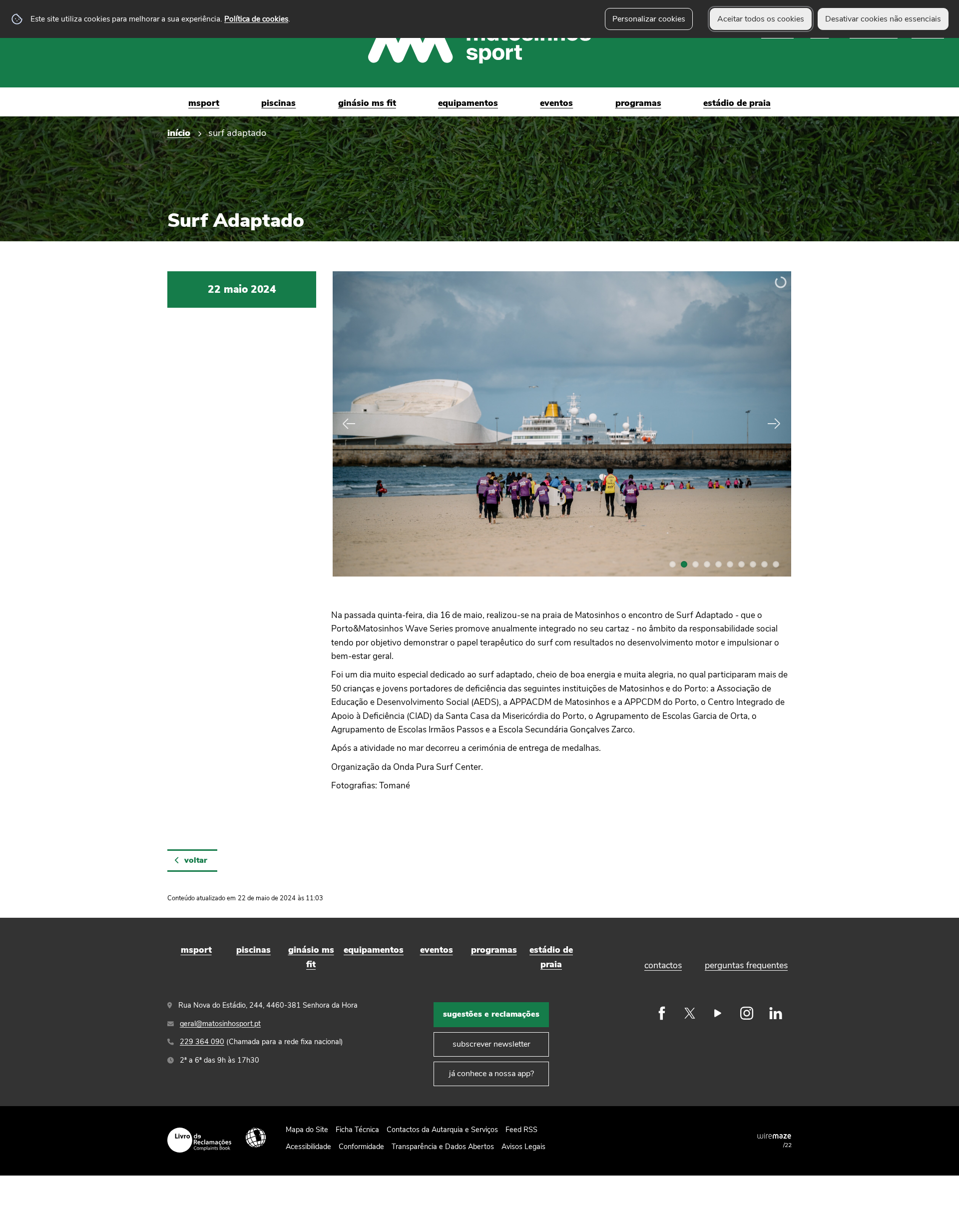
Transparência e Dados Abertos (443, 1147)
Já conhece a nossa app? (491, 1073)
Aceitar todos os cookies (760, 18)
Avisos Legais (523, 1147)
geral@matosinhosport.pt (220, 1024)
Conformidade (361, 1147)
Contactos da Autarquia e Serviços (442, 1130)
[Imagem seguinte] (773, 424)
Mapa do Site (307, 1130)
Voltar (195, 860)
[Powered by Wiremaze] (774, 1135)
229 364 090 (202, 1042)
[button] (672, 564)
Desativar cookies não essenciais (883, 18)
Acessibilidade (256, 1138)
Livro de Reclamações (199, 1140)
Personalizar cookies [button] (648, 18)
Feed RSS (521, 1130)
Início (178, 132)
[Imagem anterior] (350, 424)
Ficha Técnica (357, 1130)
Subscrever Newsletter (491, 1044)
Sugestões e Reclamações (491, 1014)
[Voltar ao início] (479, 44)
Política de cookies (256, 18)
